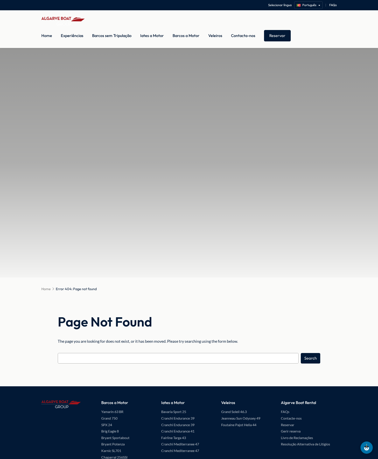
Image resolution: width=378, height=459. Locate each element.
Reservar (277, 35)
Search (310, 358)
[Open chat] (366, 447)
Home (46, 35)
